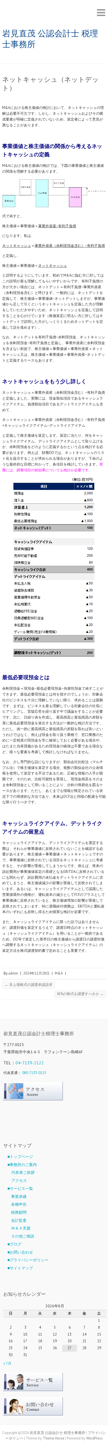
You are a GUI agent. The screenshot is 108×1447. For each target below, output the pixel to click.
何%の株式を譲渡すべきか (80, 993)
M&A (59, 973)
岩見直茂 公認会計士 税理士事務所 (50, 39)
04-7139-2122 (30, 1062)
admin (13, 973)
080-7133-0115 (34, 1072)
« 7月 (7, 1363)
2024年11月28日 (36, 973)
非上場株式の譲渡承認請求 (28, 984)
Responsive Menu (101, 13)
